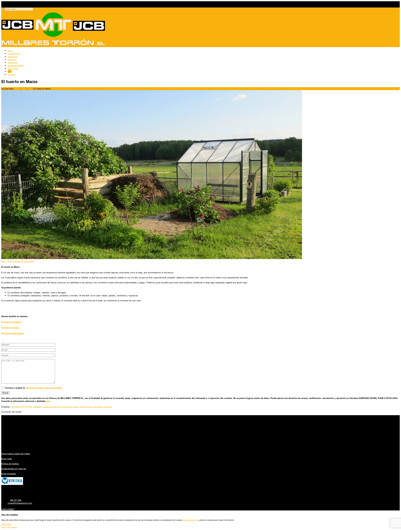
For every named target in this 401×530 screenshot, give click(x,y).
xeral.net (17, 261)
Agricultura (12, 56)
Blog (10, 71)
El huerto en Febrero (11, 321)
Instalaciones (14, 53)
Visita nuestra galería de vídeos (15, 453)
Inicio (10, 50)
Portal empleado (8, 473)
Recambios (13, 62)
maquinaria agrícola (52, 406)
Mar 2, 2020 (6, 261)
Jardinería (12, 59)
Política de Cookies (10, 463)
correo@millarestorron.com (20, 503)
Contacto (12, 74)
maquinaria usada (70, 406)
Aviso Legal (6, 458)
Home (17, 88)
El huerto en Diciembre (12, 333)
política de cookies (190, 520)
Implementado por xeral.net (13, 468)
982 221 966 (15, 500)
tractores (108, 406)
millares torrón (85, 406)
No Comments (27, 261)
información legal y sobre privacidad (43, 387)
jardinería (38, 406)
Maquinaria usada (15, 65)
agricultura (16, 406)
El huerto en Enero (10, 327)
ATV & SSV (13, 68)
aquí (48, 401)
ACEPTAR (6, 524)
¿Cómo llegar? (7, 508)
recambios (98, 406)
